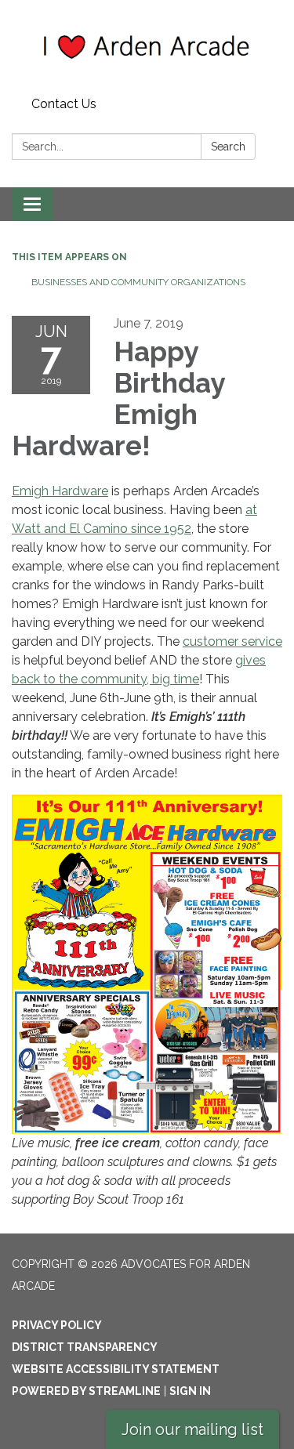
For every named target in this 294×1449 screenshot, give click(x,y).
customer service (232, 641)
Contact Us (63, 103)
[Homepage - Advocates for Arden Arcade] (147, 45)
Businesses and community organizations (138, 282)
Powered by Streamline (86, 1391)
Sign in (190, 1391)
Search (228, 146)
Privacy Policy (57, 1325)
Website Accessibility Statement (116, 1369)
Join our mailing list (192, 1429)
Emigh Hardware (60, 491)
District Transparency (85, 1347)
